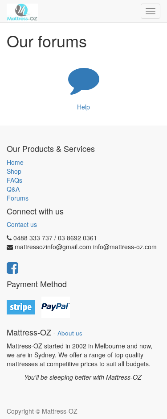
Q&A (13, 188)
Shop (14, 171)
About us (69, 333)
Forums (18, 197)
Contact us (22, 224)
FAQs (14, 180)
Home (15, 162)
